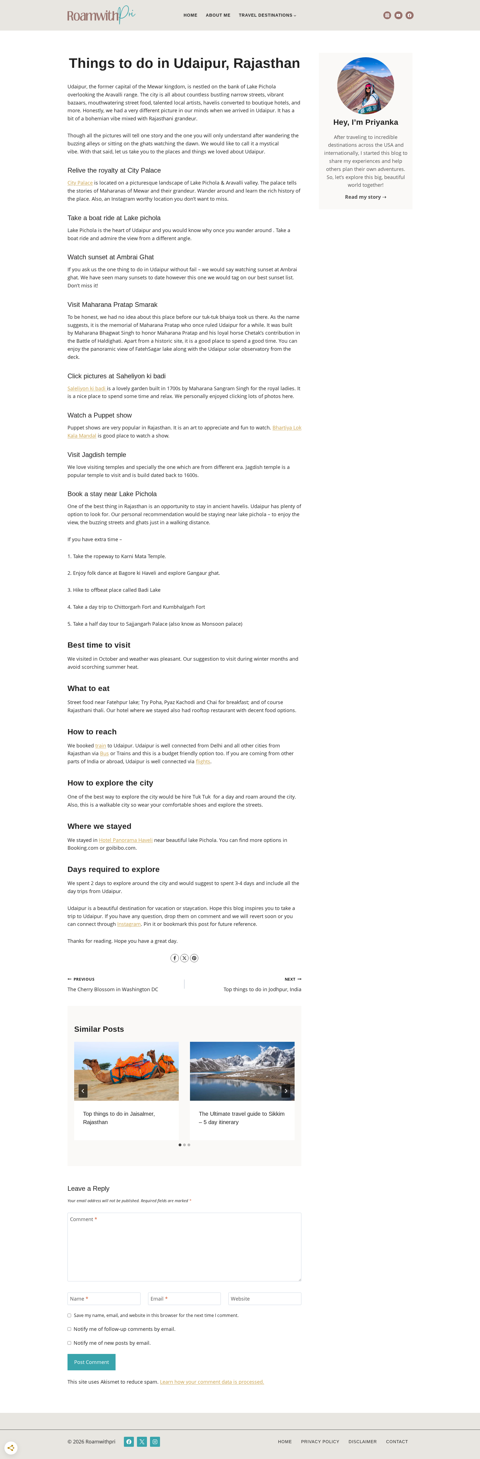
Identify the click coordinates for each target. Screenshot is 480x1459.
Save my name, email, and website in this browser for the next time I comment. (156, 1315)
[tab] (180, 1145)
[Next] (285, 1091)
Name (79, 1299)
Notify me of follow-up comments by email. (125, 1329)
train (100, 745)
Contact (397, 1441)
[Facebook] (410, 15)
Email (159, 1299)
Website (240, 1299)
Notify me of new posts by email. (112, 1343)
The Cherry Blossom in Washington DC (113, 984)
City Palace (80, 182)
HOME (285, 1441)
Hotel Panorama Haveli (126, 840)
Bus (104, 753)
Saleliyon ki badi (87, 388)
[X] (184, 958)
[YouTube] (398, 15)
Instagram (129, 924)
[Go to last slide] (83, 1091)
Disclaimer (363, 1441)
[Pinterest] (194, 958)
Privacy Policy (320, 1441)
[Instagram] (387, 15)
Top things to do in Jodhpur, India (262, 984)
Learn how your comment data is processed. (212, 1381)
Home (191, 15)
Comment (83, 1219)
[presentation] (126, 1071)
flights (203, 761)
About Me (218, 15)
